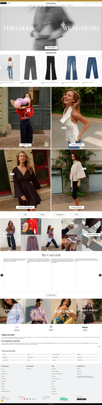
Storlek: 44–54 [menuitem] (56, 5)
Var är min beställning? (55, 371)
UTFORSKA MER (51, 295)
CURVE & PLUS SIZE (55, 354)
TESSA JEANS (79, 357)
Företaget (78, 368)
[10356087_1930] (25, 164)
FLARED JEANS (55, 357)
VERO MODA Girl (85, 343)
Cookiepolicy (54, 391)
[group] (10, 70)
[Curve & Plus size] (89, 311)
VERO (36, 344)
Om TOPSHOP (3, 371)
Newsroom (3, 376)
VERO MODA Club (4, 373)
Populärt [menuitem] (38, 5)
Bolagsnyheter (79, 373)
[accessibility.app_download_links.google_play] (79, 399)
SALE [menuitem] (42, 5)
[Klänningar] (25, 195)
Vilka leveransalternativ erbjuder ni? (57, 373)
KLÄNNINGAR (5, 357)
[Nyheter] (25, 118)
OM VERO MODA (5, 366)
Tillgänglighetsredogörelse (5, 391)
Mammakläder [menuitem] (62, 5)
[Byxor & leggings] (76, 215)
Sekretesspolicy (54, 388)
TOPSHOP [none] (9, 3)
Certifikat (2, 386)
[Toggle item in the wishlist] (19, 55)
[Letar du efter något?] (92, 3)
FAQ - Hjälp (53, 368)
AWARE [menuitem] (51, 5)
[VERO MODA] (51, 3)
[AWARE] (38, 311)
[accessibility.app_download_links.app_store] (84, 399)
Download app (3, 381)
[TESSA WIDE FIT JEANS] (51, 234)
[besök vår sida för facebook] (43, 399)
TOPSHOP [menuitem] (46, 5)
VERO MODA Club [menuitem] (70, 5)
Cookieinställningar (51, 404)
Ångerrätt (53, 386)
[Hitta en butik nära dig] (94, 3)
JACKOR (4, 354)
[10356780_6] (76, 102)
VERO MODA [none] (3, 3)
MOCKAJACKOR (30, 357)
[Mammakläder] (13, 311)
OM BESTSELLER (81, 366)
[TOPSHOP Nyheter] (63, 311)
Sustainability (3, 383)
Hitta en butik (30, 366)
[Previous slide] (1, 68)
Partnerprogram (3, 378)
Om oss (2, 368)
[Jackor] (76, 195)
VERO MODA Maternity (48, 343)
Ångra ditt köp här (54, 393)
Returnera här (54, 376)
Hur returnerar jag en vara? (56, 378)
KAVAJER (78, 354)
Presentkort (3, 388)
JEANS (28, 354)
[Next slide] (101, 68)
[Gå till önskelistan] (98, 3)
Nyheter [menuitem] (30, 5)
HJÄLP (53, 366)
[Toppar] (76, 133)
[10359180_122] (76, 164)
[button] (10, 68)
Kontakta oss (54, 381)
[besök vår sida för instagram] (45, 399)
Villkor (53, 383)
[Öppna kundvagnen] (100, 3)
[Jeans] (25, 215)
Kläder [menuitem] (34, 5)
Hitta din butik (28, 368)
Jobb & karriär (79, 371)
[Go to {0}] (51, 28)
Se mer (99, 346)
